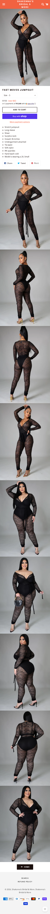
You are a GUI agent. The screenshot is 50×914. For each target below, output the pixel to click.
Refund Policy (25, 881)
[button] (19, 103)
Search (25, 878)
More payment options (20, 122)
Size (5, 95)
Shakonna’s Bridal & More (25, 4)
